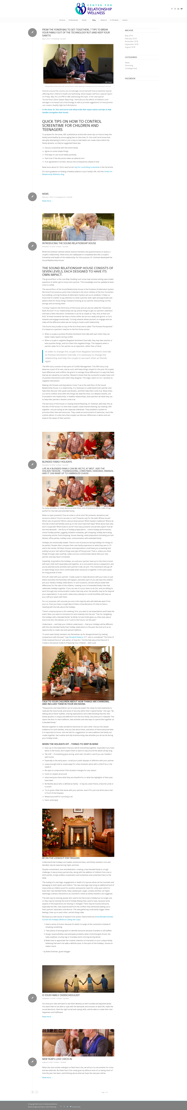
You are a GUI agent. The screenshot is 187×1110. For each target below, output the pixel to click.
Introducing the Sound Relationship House (69, 243)
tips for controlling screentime (87, 167)
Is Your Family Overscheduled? (61, 995)
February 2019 (131, 38)
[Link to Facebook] (171, 8)
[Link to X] (175, 8)
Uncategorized (60, 197)
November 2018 (131, 41)
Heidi (64, 39)
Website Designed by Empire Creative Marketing (42, 1107)
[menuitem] (62, 20)
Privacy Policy (76, 1107)
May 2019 (129, 35)
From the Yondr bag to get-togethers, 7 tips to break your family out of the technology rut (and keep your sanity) (76, 32)
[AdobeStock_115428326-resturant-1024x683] (78, 1042)
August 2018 (130, 47)
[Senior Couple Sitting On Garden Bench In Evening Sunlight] (78, 227)
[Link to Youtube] (181, 8)
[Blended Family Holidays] (78, 445)
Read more (46, 201)
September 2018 (131, 44)
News (45, 193)
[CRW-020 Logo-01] (93, 8)
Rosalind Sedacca (76, 637)
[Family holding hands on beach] (78, 979)
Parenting (56, 39)
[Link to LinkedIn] (178, 8)
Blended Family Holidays (57, 461)
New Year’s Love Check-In (57, 1058)
